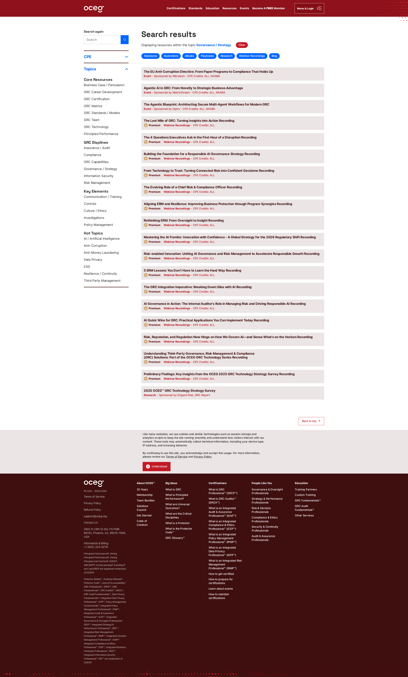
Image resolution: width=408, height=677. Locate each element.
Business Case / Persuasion (104, 85)
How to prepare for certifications (221, 581)
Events (244, 8)
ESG (87, 267)
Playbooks (207, 55)
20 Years (142, 489)
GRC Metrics (93, 106)
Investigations (94, 218)
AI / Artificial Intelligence (102, 239)
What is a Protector (177, 523)
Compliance (92, 155)
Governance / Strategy (100, 169)
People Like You (262, 483)
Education (212, 8)
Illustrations (171, 55)
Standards (196, 8)
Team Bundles (146, 500)
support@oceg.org (95, 516)
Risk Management (97, 183)
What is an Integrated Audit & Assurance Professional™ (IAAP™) (222, 512)
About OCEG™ (146, 483)
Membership (145, 494)
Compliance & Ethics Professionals (264, 519)
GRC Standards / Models (102, 113)
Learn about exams (221, 588)
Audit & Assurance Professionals (263, 538)
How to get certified (221, 573)
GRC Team (91, 120)
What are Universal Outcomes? (177, 506)
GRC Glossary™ (175, 537)
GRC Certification (97, 99)
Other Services (304, 515)
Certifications (176, 8)
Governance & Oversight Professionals (267, 491)
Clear (241, 44)
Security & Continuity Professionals (265, 528)
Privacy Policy (202, 456)
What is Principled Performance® (176, 496)
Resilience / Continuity (100, 274)
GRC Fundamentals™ (308, 500)
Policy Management (98, 225)
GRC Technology (96, 127)
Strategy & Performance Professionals (267, 500)
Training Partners (306, 489)
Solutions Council (142, 507)
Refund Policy (92, 509)
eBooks (189, 55)
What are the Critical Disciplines (178, 515)
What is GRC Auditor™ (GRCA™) (222, 500)
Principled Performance (101, 134)
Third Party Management (102, 281)
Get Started (144, 515)
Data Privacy (93, 260)
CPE (87, 56)
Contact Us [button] (91, 522)
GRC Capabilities (96, 162)
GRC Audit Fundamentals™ (304, 507)
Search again (94, 31)
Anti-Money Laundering (101, 253)
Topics (90, 69)
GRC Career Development (103, 92)
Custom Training (305, 494)
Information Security (98, 176)
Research (227, 55)
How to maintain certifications (219, 596)
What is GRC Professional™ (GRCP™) (223, 491)
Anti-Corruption (95, 246)
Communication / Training (103, 197)
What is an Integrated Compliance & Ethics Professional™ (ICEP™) (222, 525)
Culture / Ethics (95, 211)
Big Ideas (171, 483)
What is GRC (173, 489)
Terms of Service (176, 456)
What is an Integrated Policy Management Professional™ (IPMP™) (223, 538)
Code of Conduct (142, 522)
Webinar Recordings (252, 55)
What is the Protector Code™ (178, 530)
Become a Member (268, 8)
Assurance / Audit (97, 148)
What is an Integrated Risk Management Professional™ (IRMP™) (225, 564)
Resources (229, 8)
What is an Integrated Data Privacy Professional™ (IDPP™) (222, 551)
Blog (274, 55)
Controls (90, 204)
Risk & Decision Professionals (261, 510)
